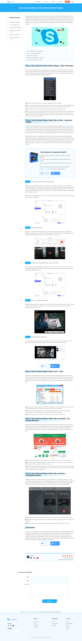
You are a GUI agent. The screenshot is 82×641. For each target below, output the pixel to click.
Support (53, 1)
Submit (49, 601)
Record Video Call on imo (15, 34)
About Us (67, 621)
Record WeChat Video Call (16, 27)
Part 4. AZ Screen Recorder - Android (35, 57)
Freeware (46, 1)
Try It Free (45, 173)
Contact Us (68, 627)
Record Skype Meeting (15, 22)
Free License (36, 627)
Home (24, 612)
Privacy (67, 625)
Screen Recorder (55, 623)
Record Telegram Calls (15, 24)
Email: (28, 580)
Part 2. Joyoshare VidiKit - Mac (34, 53)
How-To (35, 623)
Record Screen (35, 612)
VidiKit (53, 621)
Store (68, 1)
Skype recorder (46, 169)
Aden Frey (32, 555)
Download (60, 1)
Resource (28, 612)
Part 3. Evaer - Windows (32, 55)
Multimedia (37, 1)
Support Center (36, 621)
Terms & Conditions (69, 623)
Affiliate (67, 628)
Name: (27, 577)
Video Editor (54, 625)
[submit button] (21, 631)
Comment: (26, 584)
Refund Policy (36, 625)
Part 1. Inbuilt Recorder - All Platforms (35, 51)
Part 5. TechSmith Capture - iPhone (34, 59)
